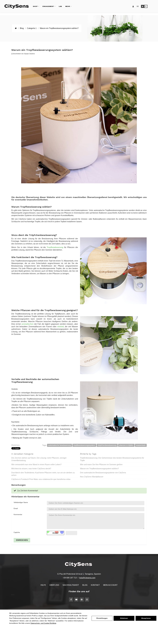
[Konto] (133, 6)
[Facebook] (71, 599)
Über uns (54, 585)
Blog (84, 585)
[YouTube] (76, 599)
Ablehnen (124, 618)
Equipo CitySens (29, 54)
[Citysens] (17, 6)
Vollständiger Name (21, 502)
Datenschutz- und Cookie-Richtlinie (43, 623)
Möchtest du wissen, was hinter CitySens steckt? (31, 469)
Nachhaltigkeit (71, 585)
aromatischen (28, 324)
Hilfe (43, 585)
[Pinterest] (82, 599)
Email (16, 508)
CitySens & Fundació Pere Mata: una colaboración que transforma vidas (40, 479)
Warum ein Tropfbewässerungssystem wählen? (99, 469)
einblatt (60, 327)
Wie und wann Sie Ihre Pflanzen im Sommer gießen (101, 464)
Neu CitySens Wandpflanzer (91, 477)
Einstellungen (102, 618)
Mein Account (110, 585)
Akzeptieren (146, 618)
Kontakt (95, 585)
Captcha (17, 532)
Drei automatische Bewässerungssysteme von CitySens (103, 473)
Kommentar (18, 514)
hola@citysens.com (87, 578)
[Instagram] (87, 599)
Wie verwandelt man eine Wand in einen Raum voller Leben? (36, 464)
